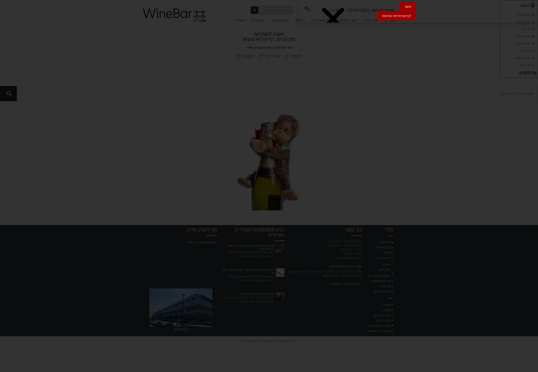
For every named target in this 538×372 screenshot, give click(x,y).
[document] (269, 186)
